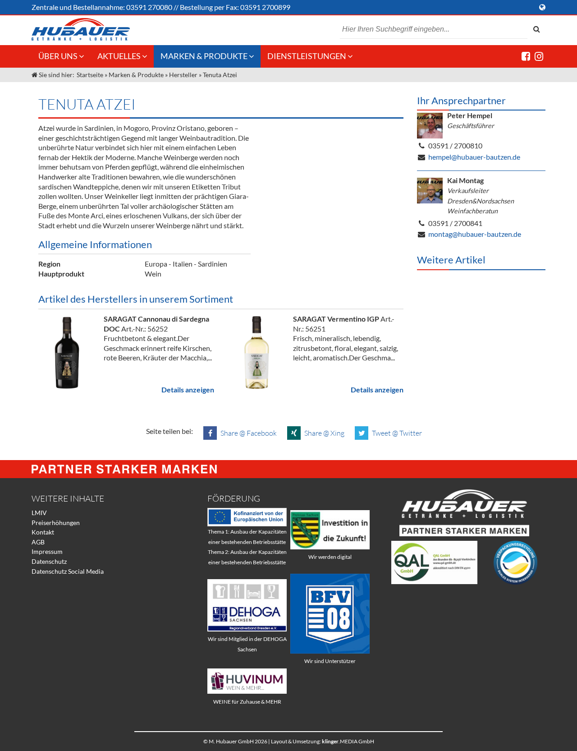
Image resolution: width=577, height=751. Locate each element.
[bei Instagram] (538, 56)
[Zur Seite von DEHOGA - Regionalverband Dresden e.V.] (247, 629)
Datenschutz (49, 561)
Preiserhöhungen (56, 522)
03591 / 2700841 (455, 223)
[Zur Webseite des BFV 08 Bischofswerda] (330, 651)
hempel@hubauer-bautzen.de (474, 156)
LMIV (39, 512)
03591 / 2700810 (455, 145)
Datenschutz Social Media (68, 571)
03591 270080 (149, 7)
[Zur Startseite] (81, 29)
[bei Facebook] (525, 56)
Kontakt (43, 532)
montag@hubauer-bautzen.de (474, 234)
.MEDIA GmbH (348, 741)
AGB (38, 542)
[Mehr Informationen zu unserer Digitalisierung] (330, 547)
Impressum (47, 551)
